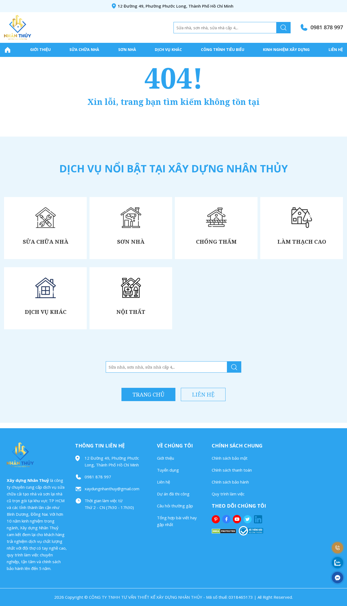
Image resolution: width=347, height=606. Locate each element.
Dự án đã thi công (173, 494)
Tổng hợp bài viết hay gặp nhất (177, 521)
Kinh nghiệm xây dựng (286, 49)
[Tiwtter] (248, 519)
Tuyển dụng (168, 470)
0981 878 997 (326, 27)
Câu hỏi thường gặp (175, 505)
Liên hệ (336, 49)
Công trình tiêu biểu (222, 49)
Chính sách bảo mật (230, 458)
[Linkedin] (259, 519)
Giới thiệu (40, 49)
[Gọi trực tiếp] (337, 548)
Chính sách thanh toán (232, 470)
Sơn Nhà (127, 49)
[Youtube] (237, 519)
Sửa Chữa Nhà (84, 49)
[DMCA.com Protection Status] (224, 530)
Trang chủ (148, 394)
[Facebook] (227, 519)
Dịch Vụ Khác (168, 49)
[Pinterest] (216, 519)
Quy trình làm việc (228, 494)
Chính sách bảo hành (230, 482)
